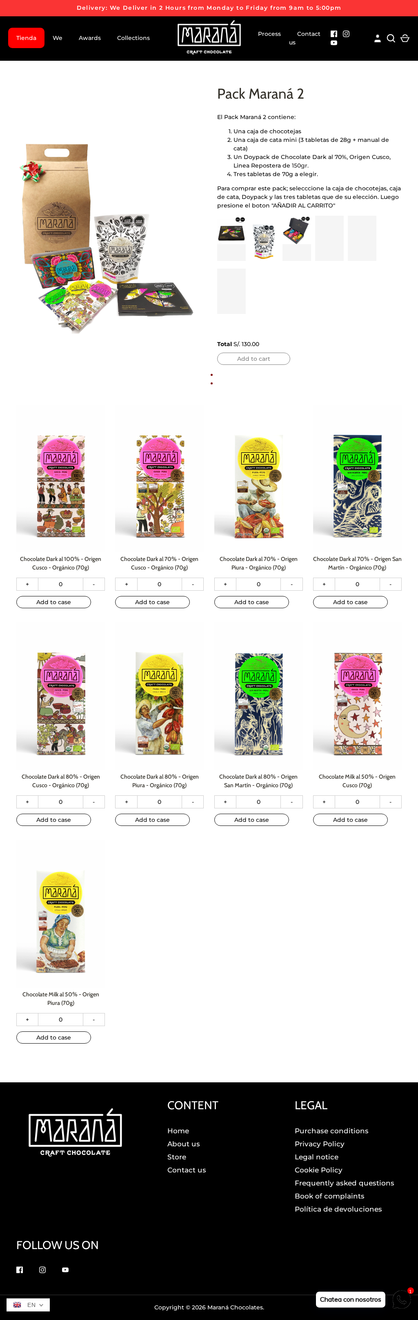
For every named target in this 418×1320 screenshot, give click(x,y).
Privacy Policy (320, 1144)
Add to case (53, 602)
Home (178, 1131)
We (57, 38)
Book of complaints (330, 1196)
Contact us (304, 38)
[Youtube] (334, 44)
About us (183, 1144)
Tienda (26, 38)
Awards (90, 38)
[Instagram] (346, 35)
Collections (133, 38)
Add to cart (253, 358)
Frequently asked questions (344, 1183)
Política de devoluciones (338, 1209)
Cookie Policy (318, 1170)
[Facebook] (334, 35)
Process (269, 34)
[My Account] (377, 37)
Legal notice (316, 1157)
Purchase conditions (332, 1131)
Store (176, 1157)
